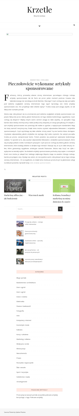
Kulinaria (19, 330)
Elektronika (20, 301)
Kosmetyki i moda (22, 325)
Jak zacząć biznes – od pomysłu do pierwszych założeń (32, 251)
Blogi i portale (21, 278)
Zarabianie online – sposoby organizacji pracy (34, 242)
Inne (18, 316)
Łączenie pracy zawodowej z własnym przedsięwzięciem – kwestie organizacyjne (34, 260)
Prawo (18, 358)
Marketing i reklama (39, 80)
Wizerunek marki (36, 195)
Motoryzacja (20, 349)
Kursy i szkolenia (22, 334)
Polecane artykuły (36, 397)
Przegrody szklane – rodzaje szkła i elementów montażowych (34, 223)
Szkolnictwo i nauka (23, 377)
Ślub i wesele (21, 367)
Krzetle (39, 9)
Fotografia (20, 311)
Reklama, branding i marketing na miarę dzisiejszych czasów (62, 198)
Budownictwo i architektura (26, 283)
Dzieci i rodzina (21, 297)
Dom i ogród (20, 287)
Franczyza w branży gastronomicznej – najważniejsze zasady (32, 232)
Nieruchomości (21, 353)
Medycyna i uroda (22, 344)
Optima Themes (21, 412)
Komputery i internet (23, 320)
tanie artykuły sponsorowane (40, 163)
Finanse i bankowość (23, 306)
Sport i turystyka (22, 372)
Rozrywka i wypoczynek (24, 363)
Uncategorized (21, 382)
